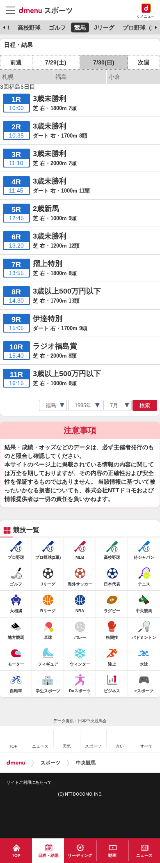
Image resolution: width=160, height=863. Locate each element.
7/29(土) (55, 62)
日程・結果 (48, 855)
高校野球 (29, 27)
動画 (112, 855)
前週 (16, 62)
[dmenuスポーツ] (48, 9)
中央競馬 (86, 763)
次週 (143, 62)
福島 (61, 76)
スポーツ (50, 763)
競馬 (80, 27)
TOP (16, 855)
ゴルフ (57, 27)
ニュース (144, 855)
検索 (144, 405)
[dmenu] (16, 763)
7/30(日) (103, 62)
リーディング (80, 855)
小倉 (114, 76)
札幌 (8, 76)
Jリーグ (104, 27)
